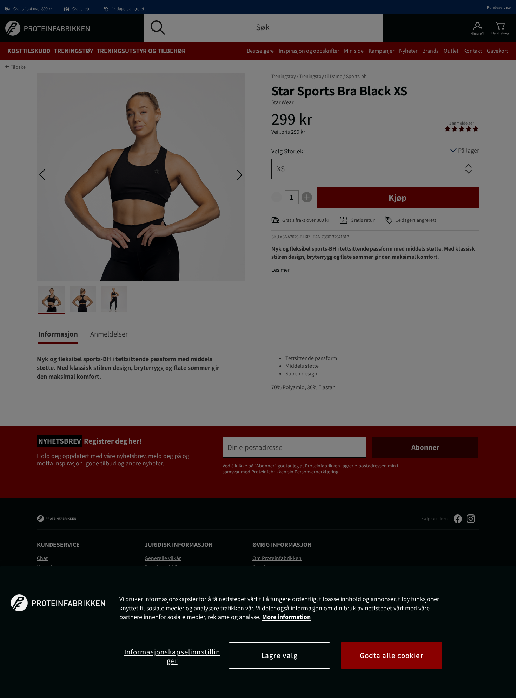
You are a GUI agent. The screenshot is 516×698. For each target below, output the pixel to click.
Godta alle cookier (392, 655)
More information (286, 617)
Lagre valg (279, 655)
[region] (258, 632)
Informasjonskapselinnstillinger (172, 656)
